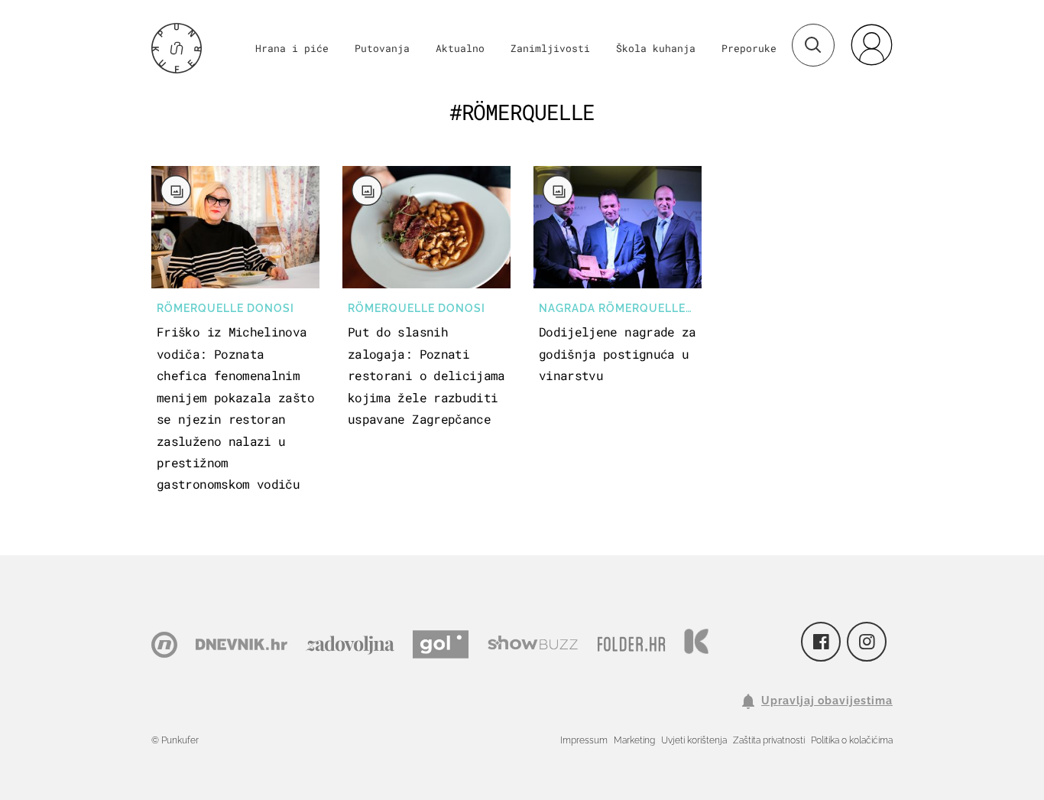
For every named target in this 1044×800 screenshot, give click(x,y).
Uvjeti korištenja (694, 740)
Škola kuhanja (655, 48)
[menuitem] (871, 44)
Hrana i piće (292, 48)
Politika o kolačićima (852, 740)
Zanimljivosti (550, 48)
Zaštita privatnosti (769, 740)
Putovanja (382, 48)
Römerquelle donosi (225, 308)
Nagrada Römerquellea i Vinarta (620, 308)
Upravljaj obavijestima (827, 700)
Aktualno (460, 48)
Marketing (634, 740)
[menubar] (871, 44)
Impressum (584, 740)
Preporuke (749, 48)
